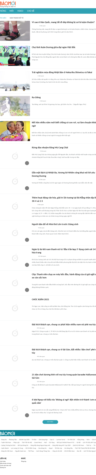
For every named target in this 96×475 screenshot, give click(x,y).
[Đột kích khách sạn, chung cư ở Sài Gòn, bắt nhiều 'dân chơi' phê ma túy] (15, 358)
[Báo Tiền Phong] (34, 228)
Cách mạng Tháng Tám (43, 451)
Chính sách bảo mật (5, 465)
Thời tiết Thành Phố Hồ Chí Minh (85, 448)
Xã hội (78, 442)
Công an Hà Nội (57, 451)
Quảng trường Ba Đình (8, 445)
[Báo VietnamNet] (34, 76)
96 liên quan (42, 179)
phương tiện (13, 439)
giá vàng (51, 442)
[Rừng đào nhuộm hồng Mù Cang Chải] (15, 156)
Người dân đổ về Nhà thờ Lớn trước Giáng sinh (55, 224)
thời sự (88, 445)
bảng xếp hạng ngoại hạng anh (40, 445)
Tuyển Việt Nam (6, 442)
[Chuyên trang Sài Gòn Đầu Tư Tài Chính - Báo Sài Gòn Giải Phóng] (35, 151)
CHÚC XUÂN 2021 (40, 299)
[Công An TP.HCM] (34, 356)
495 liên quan (41, 328)
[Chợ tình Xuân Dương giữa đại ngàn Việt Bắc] (15, 56)
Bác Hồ (79, 451)
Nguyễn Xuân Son (20, 451)
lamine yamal (60, 439)
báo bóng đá (42, 448)
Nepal (50, 448)
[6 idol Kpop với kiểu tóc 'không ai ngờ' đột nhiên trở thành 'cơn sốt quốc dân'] (15, 408)
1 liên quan (42, 26)
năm (88, 439)
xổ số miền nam (69, 451)
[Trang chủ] (8, 4)
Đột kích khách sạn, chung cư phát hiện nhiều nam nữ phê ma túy (64, 324)
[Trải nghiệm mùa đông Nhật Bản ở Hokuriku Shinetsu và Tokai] (15, 81)
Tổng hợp (23, 461)
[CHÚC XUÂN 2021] (15, 308)
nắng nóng (80, 439)
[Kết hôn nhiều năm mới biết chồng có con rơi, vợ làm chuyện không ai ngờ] (15, 131)
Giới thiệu (3, 461)
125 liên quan (42, 256)
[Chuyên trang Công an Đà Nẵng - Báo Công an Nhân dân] (34, 205)
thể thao (31, 451)
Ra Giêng (36, 97)
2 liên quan (43, 101)
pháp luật (17, 442)
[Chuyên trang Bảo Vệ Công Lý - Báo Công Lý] (34, 51)
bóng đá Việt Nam (7, 451)
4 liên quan (43, 151)
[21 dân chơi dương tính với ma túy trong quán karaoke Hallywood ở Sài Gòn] (15, 383)
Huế (45, 442)
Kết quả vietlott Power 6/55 (65, 442)
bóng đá (4, 439)
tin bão (34, 439)
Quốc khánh (5, 448)
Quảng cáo (3, 467)
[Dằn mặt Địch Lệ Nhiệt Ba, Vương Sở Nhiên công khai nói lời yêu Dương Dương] (15, 181)
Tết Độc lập (58, 448)
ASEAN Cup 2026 (24, 439)
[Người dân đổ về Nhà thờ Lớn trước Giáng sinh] (15, 233)
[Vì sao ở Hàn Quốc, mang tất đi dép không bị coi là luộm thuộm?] (15, 31)
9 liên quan (41, 228)
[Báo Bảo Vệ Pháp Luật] (33, 328)
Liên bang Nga (43, 439)
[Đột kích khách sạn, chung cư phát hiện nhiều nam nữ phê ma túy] (15, 333)
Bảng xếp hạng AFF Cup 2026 (61, 445)
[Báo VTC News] (35, 26)
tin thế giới (71, 439)
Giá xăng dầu (68, 448)
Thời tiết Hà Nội (27, 442)
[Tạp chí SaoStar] (34, 179)
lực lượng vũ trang (17, 448)
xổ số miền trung (31, 448)
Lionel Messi (38, 442)
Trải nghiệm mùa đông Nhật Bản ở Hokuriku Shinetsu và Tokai (62, 72)
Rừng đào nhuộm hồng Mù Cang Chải (50, 148)
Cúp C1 (52, 439)
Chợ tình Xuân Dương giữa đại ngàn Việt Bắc (53, 47)
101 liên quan (41, 381)
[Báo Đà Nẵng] (35, 101)
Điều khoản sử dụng (5, 463)
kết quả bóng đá (23, 445)
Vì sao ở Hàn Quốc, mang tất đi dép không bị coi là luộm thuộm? (63, 22)
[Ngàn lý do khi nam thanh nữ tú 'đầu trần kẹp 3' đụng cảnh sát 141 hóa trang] (15, 258)
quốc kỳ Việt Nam (78, 445)
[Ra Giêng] (15, 106)
